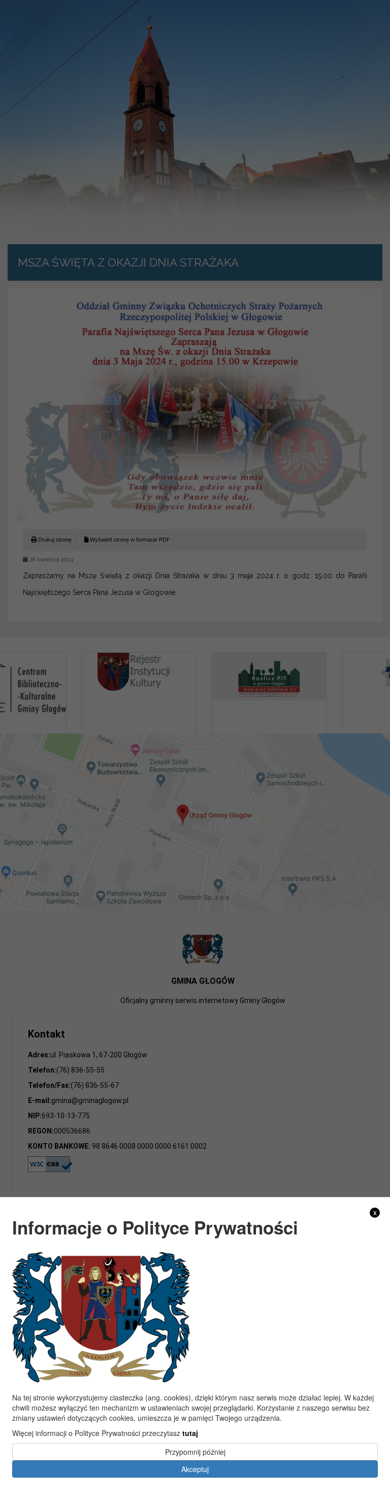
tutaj (190, 1433)
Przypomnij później (195, 1452)
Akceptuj (195, 1469)
